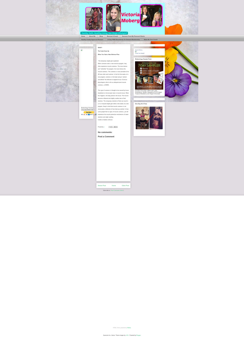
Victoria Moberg (138, 50)
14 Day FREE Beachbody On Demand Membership (123, 39)
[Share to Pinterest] (117, 127)
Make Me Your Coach (151, 39)
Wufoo (129, 327)
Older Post (125, 185)
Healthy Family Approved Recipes (92, 39)
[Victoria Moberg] (136, 51)
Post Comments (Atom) (117, 190)
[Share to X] (113, 127)
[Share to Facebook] (115, 127)
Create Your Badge (139, 53)
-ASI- (127, 335)
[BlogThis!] (111, 127)
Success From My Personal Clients (133, 36)
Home (83, 36)
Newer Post (102, 185)
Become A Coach (112, 36)
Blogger (138, 335)
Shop (101, 36)
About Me (92, 36)
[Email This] (109, 127)
